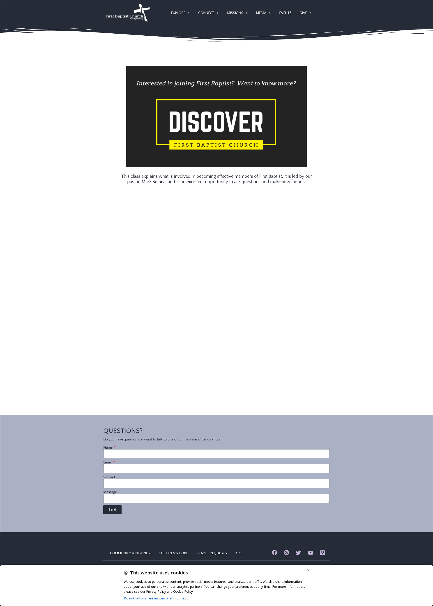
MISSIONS (235, 13)
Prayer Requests (212, 553)
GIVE (303, 13)
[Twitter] (298, 552)
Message (110, 492)
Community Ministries (130, 553)
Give (239, 553)
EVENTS (285, 13)
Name (108, 447)
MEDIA (261, 13)
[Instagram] (286, 552)
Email (108, 462)
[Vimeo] (322, 552)
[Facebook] (274, 552)
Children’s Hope (173, 553)
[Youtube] (310, 552)
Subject (109, 477)
